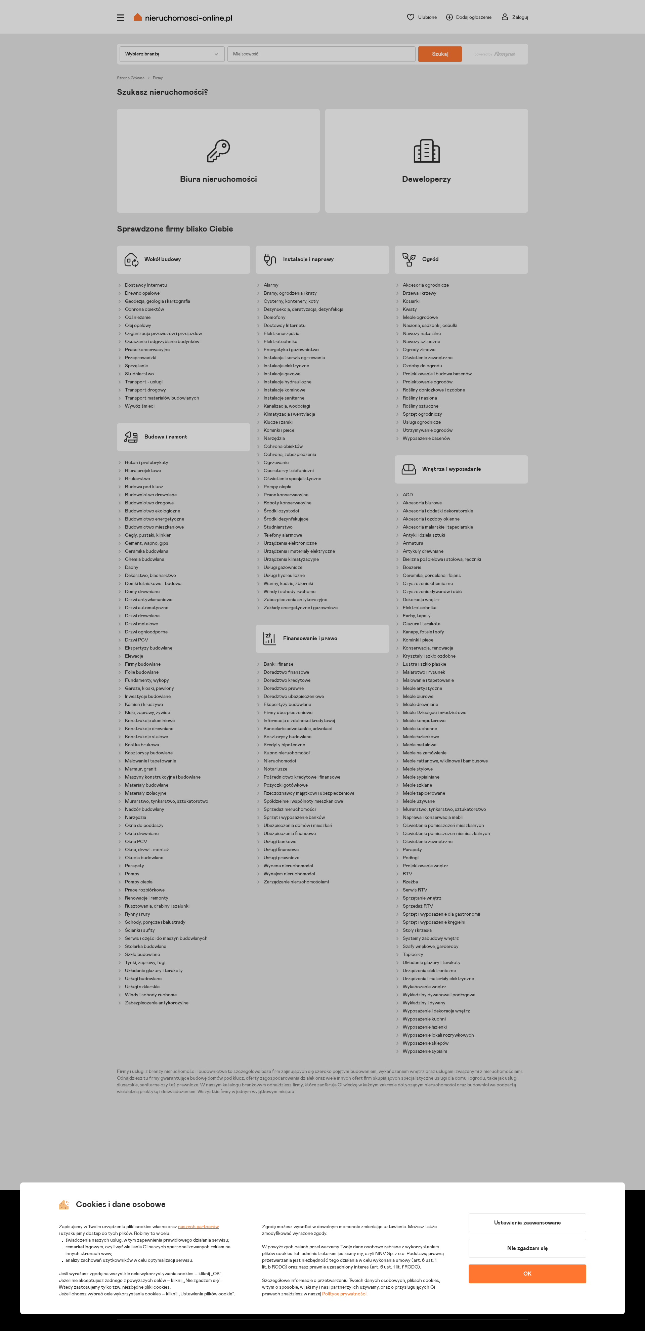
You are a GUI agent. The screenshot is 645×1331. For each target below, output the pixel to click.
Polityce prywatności (344, 1294)
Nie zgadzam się (527, 1248)
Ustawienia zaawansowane (527, 1222)
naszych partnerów (198, 1226)
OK (527, 1274)
